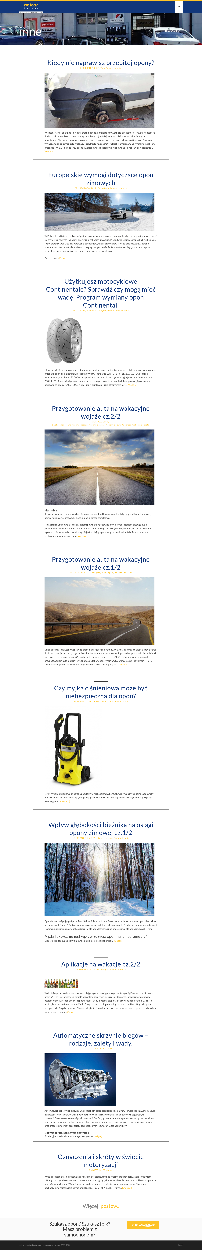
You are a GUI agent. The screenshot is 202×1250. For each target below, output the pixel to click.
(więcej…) (65, 801)
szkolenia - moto (141, 425)
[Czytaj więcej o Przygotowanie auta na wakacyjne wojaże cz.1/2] (101, 611)
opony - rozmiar (80, 425)
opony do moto (121, 310)
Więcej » (49, 151)
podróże (123, 188)
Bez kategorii (104, 188)
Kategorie (173, 31)
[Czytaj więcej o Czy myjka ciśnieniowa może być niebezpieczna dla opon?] (101, 747)
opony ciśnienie (98, 425)
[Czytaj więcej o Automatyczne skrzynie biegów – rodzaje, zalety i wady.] (101, 1079)
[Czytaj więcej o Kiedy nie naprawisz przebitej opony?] (101, 100)
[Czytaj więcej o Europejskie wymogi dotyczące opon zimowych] (101, 212)
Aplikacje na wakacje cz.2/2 (100, 964)
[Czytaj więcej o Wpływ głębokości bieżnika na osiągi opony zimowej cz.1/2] (101, 879)
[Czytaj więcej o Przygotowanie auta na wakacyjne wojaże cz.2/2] (101, 467)
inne (103, 68)
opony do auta (114, 68)
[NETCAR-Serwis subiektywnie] (31, 7)
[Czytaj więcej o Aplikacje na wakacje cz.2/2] (101, 981)
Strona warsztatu (143, 1225)
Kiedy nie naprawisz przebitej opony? (100, 62)
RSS (181, 1245)
